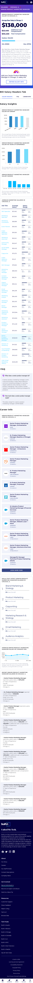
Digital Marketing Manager (5, 284)
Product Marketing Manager (5, 324)
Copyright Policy (16, 967)
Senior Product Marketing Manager (5, 338)
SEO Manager (6, 265)
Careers (3, 865)
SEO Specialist (6, 211)
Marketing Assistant (5, 318)
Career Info (27, 96)
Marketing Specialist (5, 216)
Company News (6, 875)
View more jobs (16, 570)
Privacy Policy (16, 970)
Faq (17, 96)
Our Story (4, 862)
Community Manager (5, 243)
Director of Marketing (5, 344)
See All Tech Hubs (6, 953)
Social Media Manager (5, 248)
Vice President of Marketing (6, 349)
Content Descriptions (7, 872)
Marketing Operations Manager (5, 312)
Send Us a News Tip (7, 892)
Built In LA (4, 939)
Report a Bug (5, 908)
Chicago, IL (14, 7)
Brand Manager (4, 306)
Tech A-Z (3, 912)
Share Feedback (6, 905)
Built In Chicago (6, 932)
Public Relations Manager (4, 259)
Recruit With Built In (7, 885)
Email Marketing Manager (5, 290)
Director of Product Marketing (5, 355)
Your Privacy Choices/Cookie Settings (16, 976)
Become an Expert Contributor (10, 888)
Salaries (4, 7)
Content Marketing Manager (5, 277)
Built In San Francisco (7, 946)
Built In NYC (5, 942)
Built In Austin (5, 925)
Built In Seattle (5, 949)
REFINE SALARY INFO (16, 82)
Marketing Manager (5, 301)
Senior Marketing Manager (5, 330)
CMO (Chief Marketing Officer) (5, 362)
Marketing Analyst (5, 296)
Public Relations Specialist (4, 232)
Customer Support (6, 902)
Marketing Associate (5, 238)
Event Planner (6, 226)
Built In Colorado (6, 935)
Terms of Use (16, 973)
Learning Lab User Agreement (16, 962)
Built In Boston (5, 928)
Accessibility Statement (17, 964)
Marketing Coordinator (5, 221)
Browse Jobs (5, 915)
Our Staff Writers (6, 869)
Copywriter (5, 253)
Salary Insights (7, 96)
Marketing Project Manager (5, 271)
